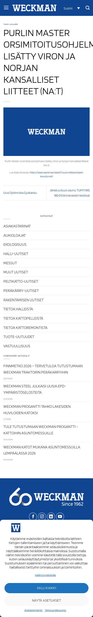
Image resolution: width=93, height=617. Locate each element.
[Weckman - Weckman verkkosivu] (34, 7)
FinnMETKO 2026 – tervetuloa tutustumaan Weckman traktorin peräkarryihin (43, 368)
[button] (71, 8)
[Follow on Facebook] (33, 517)
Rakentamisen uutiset (23, 299)
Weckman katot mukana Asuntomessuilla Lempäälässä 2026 (41, 450)
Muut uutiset (15, 272)
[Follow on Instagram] (42, 517)
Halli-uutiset (15, 253)
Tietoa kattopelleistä (23, 318)
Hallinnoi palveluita (45, 575)
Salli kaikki (46, 588)
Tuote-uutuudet (10, 24)
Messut (10, 262)
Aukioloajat (14, 235)
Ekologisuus (14, 244)
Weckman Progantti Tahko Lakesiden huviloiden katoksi (37, 409)
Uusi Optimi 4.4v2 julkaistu (20, 192)
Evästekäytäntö (33, 610)
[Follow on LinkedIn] (51, 517)
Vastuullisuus (16, 345)
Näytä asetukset (46, 600)
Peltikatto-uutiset (20, 281)
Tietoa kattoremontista (25, 327)
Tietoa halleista (18, 308)
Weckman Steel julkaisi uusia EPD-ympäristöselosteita (34, 389)
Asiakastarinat (17, 225)
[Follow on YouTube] (60, 517)
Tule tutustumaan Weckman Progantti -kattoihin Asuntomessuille (40, 429)
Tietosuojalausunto (55, 610)
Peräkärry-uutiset (21, 290)
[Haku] (88, 8)
